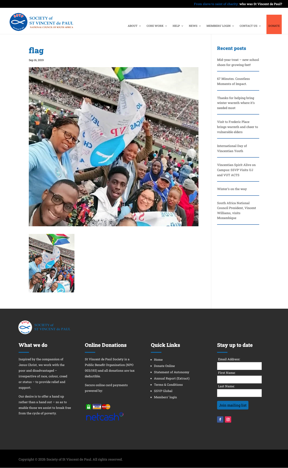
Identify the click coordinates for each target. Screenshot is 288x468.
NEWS (193, 26)
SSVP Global (163, 391)
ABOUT (133, 26)
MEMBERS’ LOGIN (218, 26)
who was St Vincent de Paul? (238, 4)
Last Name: (226, 386)
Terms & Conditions (168, 384)
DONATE (274, 26)
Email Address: (229, 359)
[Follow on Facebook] (220, 419)
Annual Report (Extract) (171, 378)
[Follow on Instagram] (228, 419)
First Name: (226, 373)
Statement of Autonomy (171, 372)
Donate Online (164, 366)
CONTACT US (248, 26)
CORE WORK (155, 26)
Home (158, 359)
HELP (176, 26)
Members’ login (165, 397)
